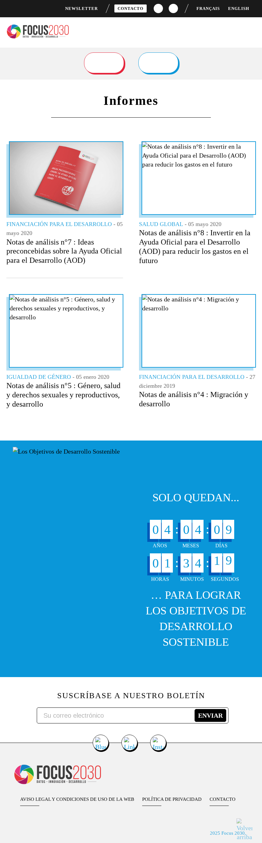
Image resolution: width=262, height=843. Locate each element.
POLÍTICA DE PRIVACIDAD (172, 799)
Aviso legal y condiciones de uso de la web (77, 799)
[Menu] (251, 28)
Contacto (130, 8)
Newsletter (81, 8)
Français (208, 8)
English (238, 8)
